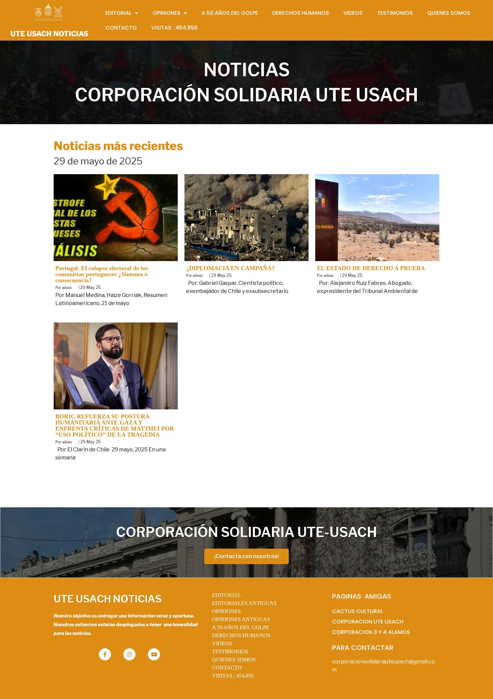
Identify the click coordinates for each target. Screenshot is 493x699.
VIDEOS (222, 643)
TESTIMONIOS (230, 651)
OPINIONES (226, 611)
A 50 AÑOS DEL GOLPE (240, 627)
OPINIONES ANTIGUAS (241, 619)
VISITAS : (233, 676)
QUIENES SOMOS (234, 659)
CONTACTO (227, 667)
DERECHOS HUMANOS (241, 635)
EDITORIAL (226, 595)
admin (67, 287)
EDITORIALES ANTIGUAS (244, 603)
